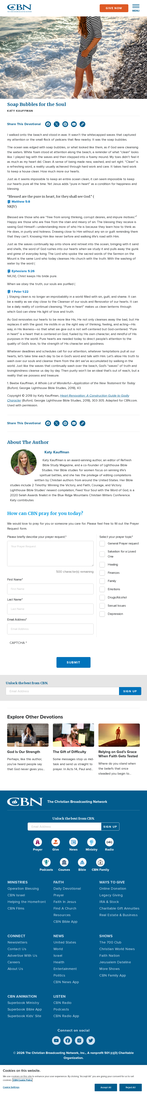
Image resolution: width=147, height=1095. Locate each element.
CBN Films (16, 908)
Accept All (106, 1087)
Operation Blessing (23, 888)
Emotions (114, 589)
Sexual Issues (117, 606)
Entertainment (65, 969)
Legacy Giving (111, 895)
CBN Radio (62, 1003)
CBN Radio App (66, 1016)
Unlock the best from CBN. (27, 683)
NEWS (58, 936)
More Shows (109, 969)
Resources (62, 915)
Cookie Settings (11, 1087)
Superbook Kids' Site (24, 1016)
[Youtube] (56, 1040)
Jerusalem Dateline (115, 962)
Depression (115, 614)
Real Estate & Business (118, 915)
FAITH (58, 882)
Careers (14, 962)
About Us (15, 969)
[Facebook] (48, 124)
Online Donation (112, 888)
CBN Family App (112, 975)
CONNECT (16, 936)
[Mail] (74, 124)
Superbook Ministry (23, 1003)
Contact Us (17, 949)
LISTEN (59, 996)
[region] (73, 1080)
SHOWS (106, 936)
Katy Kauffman (20, 111)
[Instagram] (79, 1040)
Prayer (58, 895)
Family (112, 581)
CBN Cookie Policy (22, 1080)
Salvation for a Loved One (122, 553)
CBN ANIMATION (22, 996)
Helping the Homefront (27, 902)
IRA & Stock (109, 902)
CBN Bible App (65, 922)
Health (59, 962)
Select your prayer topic (115, 537)
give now (114, 8)
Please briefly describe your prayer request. (36, 537)
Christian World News (117, 949)
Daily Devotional (67, 888)
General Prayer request (123, 543)
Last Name (14, 599)
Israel (57, 955)
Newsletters (18, 942)
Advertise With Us (22, 955)
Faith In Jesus (64, 902)
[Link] (82, 124)
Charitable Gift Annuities (119, 908)
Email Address (16, 619)
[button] (134, 8)
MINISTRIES (18, 882)
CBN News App (66, 982)
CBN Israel (16, 895)
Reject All (130, 1087)
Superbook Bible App (25, 1009)
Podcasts (61, 1009)
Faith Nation (109, 955)
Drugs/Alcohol (117, 597)
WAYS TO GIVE (112, 882)
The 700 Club (110, 942)
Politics (59, 975)
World (58, 949)
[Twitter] (57, 124)
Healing (113, 564)
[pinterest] (65, 124)
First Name (14, 579)
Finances (113, 573)
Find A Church (65, 908)
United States (64, 942)
